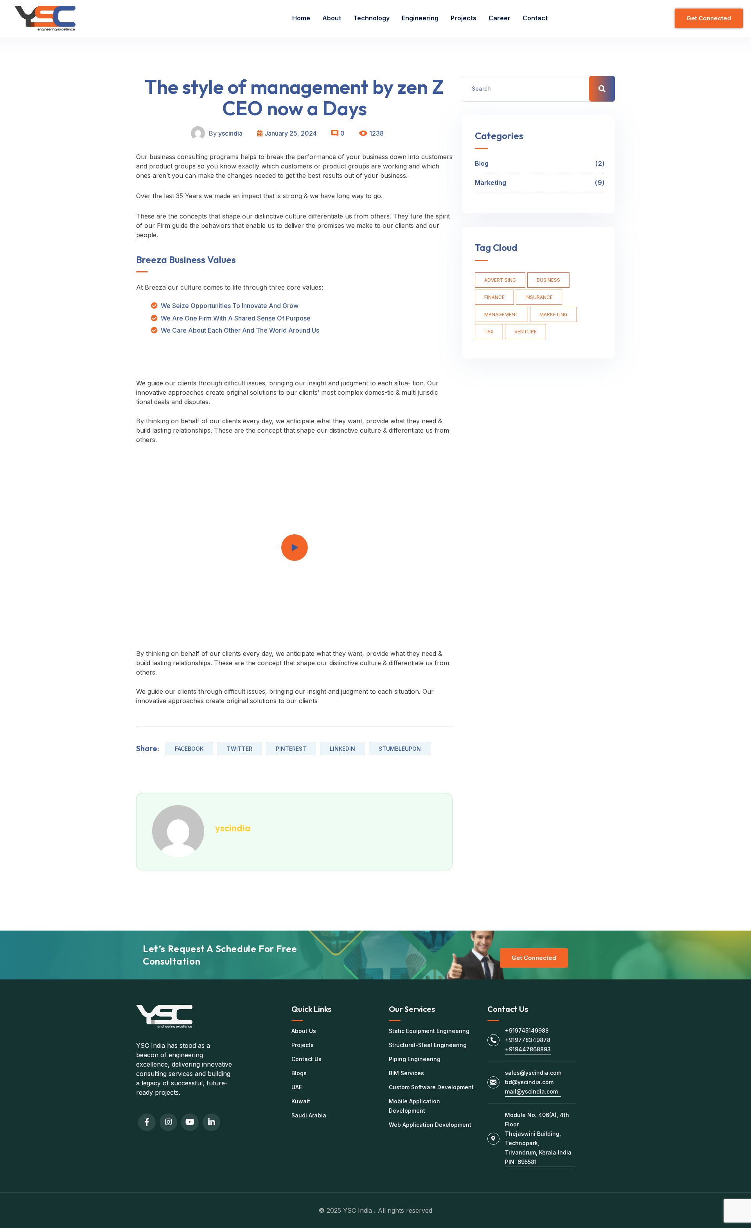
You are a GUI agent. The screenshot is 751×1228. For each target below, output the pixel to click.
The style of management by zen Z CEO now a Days (294, 97)
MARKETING (553, 314)
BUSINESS (548, 280)
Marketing (538, 182)
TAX (489, 332)
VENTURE (525, 332)
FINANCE (494, 297)
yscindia (230, 133)
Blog (538, 163)
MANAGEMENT (501, 314)
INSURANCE (539, 297)
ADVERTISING (500, 280)
